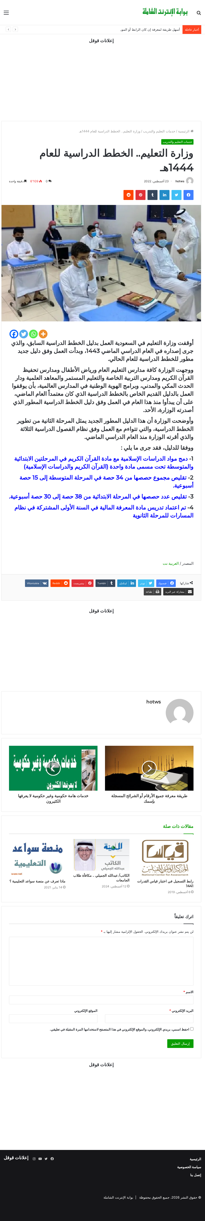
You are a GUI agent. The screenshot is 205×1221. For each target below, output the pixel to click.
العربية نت (170, 563)
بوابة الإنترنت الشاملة (118, 1197)
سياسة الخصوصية (189, 1167)
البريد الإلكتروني (181, 1011)
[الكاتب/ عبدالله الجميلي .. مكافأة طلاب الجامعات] (101, 855)
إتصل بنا (195, 1175)
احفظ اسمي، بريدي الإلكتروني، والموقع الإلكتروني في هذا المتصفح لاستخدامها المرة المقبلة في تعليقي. (119, 1029)
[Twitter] (23, 334)
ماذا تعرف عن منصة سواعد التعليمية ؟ (38, 881)
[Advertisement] (101, 78)
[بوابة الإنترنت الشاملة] (165, 12)
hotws (180, 181)
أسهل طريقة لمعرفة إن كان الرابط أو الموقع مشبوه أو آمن (139, 29)
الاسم (188, 992)
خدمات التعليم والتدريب (159, 131)
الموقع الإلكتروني (86, 1011)
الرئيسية (184, 131)
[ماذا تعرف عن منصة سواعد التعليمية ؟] (37, 858)
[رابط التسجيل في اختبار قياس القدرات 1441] (165, 858)
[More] (43, 334)
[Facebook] (14, 334)
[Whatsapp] (33, 334)
